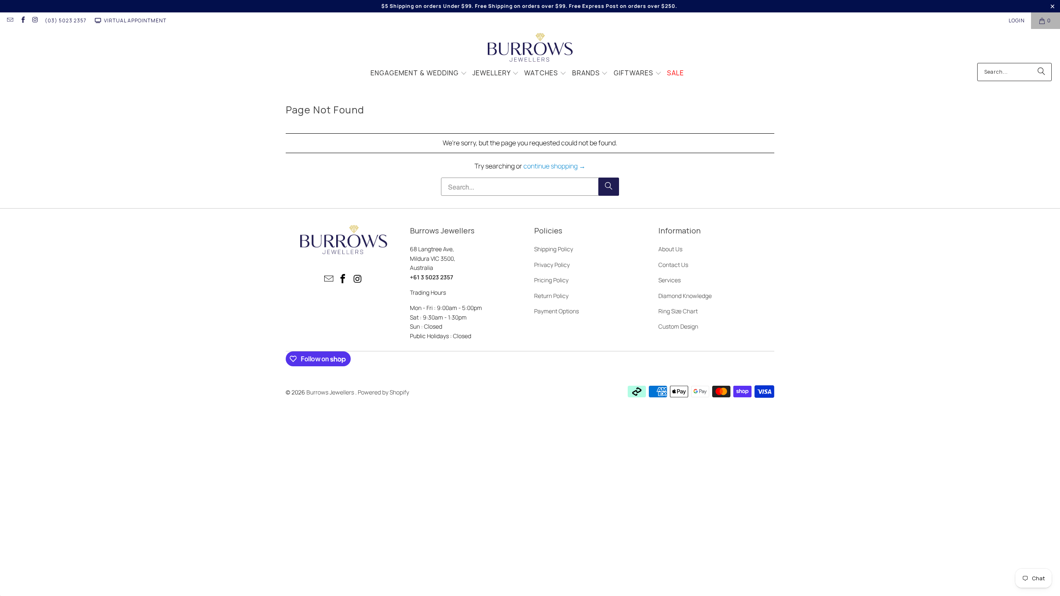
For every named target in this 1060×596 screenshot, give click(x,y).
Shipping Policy (553, 249)
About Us (670, 249)
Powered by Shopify (383, 392)
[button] (419, 73)
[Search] (1041, 72)
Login (1017, 20)
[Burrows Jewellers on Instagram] (35, 20)
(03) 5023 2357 (66, 20)
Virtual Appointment (135, 20)
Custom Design (678, 326)
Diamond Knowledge (685, 296)
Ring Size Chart (678, 311)
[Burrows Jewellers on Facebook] (22, 20)
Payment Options (556, 311)
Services (669, 280)
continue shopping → (554, 166)
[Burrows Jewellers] (530, 48)
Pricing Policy (551, 280)
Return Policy (551, 296)
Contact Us (673, 265)
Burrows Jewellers (330, 392)
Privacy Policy (552, 265)
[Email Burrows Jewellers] (9, 20)
